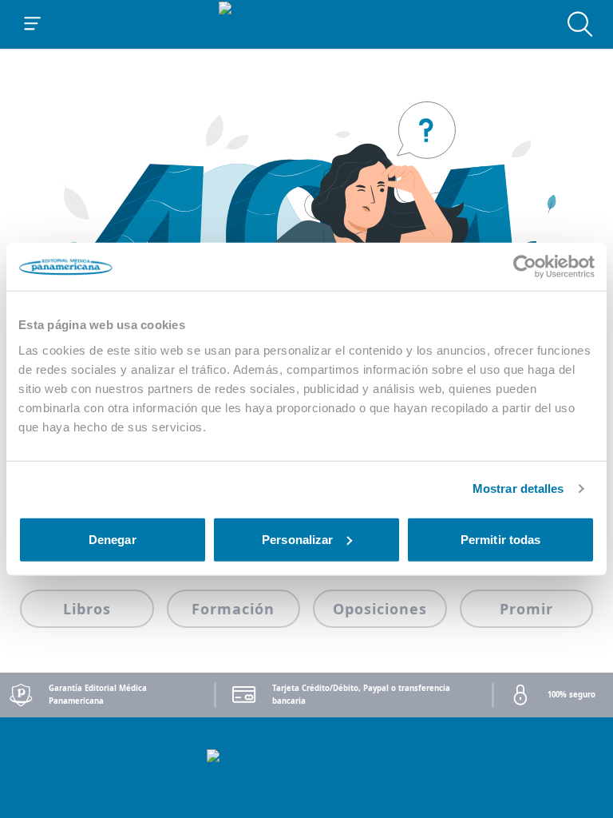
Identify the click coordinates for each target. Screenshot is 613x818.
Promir (526, 608)
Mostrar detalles (518, 488)
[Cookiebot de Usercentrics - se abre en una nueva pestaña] (525, 267)
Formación (233, 608)
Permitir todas (500, 539)
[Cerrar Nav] (32, 24)
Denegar (112, 539)
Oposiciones (380, 608)
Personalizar (297, 539)
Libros (87, 608)
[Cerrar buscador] (580, 24)
